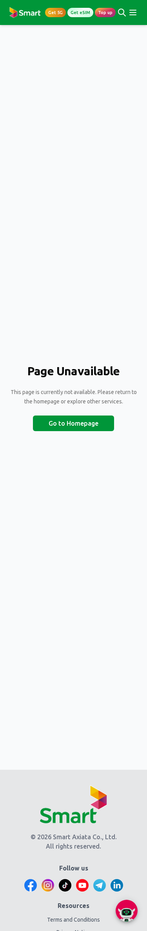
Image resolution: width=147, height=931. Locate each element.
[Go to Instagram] (48, 885)
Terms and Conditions (73, 920)
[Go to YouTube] (82, 885)
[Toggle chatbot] (127, 911)
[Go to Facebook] (30, 885)
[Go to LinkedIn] (117, 885)
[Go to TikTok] (65, 885)
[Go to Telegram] (99, 885)
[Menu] (133, 12)
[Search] (122, 12)
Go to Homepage (73, 423)
